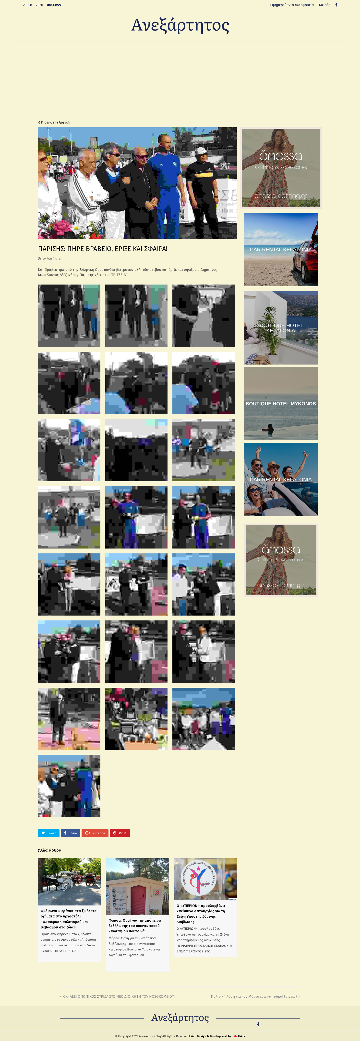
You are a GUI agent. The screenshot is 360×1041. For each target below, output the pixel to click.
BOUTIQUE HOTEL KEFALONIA (280, 327)
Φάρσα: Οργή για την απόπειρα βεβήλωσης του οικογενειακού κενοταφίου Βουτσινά (134, 925)
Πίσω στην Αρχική (55, 122)
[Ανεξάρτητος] (180, 25)
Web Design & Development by (218, 1036)
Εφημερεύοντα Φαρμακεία (292, 5)
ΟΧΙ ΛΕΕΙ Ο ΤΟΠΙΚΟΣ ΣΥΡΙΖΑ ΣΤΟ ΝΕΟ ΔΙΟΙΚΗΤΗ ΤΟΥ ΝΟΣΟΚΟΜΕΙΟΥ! (119, 996)
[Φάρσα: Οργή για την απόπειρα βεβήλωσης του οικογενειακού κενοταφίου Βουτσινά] (137, 886)
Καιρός (324, 5)
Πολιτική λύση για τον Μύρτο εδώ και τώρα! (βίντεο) (254, 996)
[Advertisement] (180, 81)
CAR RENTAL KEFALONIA (281, 249)
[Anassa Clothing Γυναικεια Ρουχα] (281, 208)
